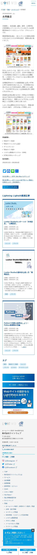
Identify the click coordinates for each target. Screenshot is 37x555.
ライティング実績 (12, 526)
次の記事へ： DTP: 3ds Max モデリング (16, 176)
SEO (6, 294)
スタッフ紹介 (8, 492)
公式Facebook (10, 467)
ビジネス (13, 367)
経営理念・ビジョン (11, 486)
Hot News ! (8, 495)
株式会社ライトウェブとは (13, 474)
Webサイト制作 (13, 364)
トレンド (7, 243)
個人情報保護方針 (10, 497)
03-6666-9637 (9, 449)
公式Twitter (9, 464)
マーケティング (23, 367)
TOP (4, 9)
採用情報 (7, 483)
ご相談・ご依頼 (9, 457)
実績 (8, 9)
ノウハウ (15, 243)
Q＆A (6, 489)
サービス (7, 477)
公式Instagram (10, 461)
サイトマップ (8, 500)
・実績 (11, 509)
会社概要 (7, 480)
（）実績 (20, 506)
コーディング (15, 9)
